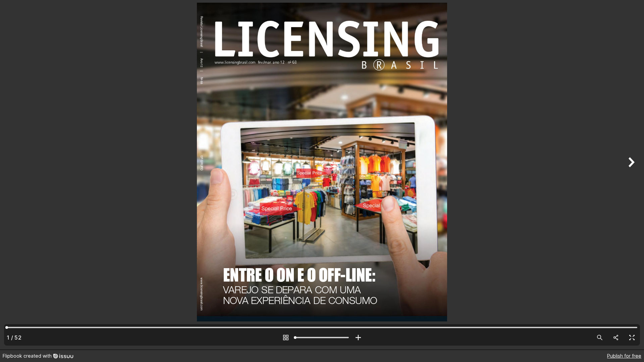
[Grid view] (285, 337)
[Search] (599, 337)
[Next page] (630, 175)
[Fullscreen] (632, 337)
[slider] (322, 337)
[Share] (616, 337)
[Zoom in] (358, 337)
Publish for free (624, 356)
